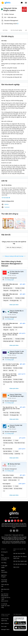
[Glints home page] (5, 2)
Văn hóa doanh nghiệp (16, 30)
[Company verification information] (17, 23)
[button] (22, 3)
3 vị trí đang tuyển (9, 279)
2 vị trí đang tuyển (9, 319)
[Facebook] (11, 530)
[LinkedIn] (14, 530)
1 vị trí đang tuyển (9, 402)
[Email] (17, 530)
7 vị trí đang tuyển (9, 359)
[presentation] (5, 2)
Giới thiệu (5, 30)
